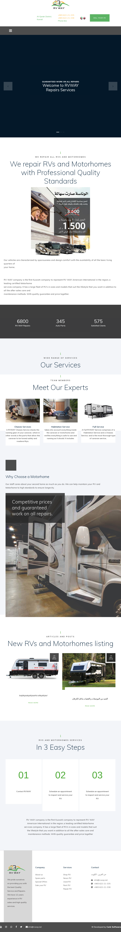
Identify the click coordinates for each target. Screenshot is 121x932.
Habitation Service (60, 426)
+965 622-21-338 (66, 18)
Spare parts (40, 878)
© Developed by (106, 927)
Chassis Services (22, 426)
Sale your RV (40, 885)
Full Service (98, 426)
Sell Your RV (99, 18)
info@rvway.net (101, 880)
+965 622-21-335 (66, 15)
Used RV (67, 881)
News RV (67, 878)
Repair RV (67, 889)
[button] (8, 86)
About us (39, 874)
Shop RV (67, 874)
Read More (33, 703)
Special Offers (41, 881)
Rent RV (66, 885)
